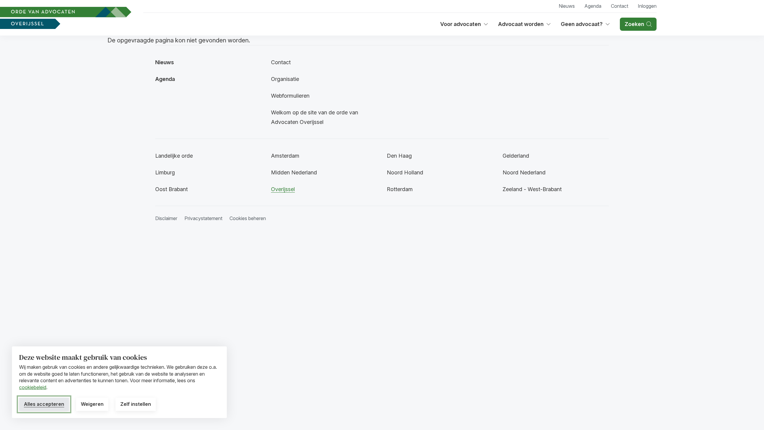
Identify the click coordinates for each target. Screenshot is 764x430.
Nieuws (567, 6)
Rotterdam (400, 189)
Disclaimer (166, 218)
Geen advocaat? (585, 26)
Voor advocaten (464, 26)
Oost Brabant (171, 189)
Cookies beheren (247, 218)
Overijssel (283, 189)
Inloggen (647, 6)
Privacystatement (203, 218)
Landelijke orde (174, 156)
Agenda (592, 6)
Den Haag (399, 156)
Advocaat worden (523, 26)
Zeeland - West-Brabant (532, 189)
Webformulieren (290, 96)
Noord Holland (405, 172)
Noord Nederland (524, 172)
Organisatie (285, 79)
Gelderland (516, 156)
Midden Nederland (294, 172)
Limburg (165, 172)
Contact (619, 6)
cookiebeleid (32, 387)
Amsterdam (285, 156)
